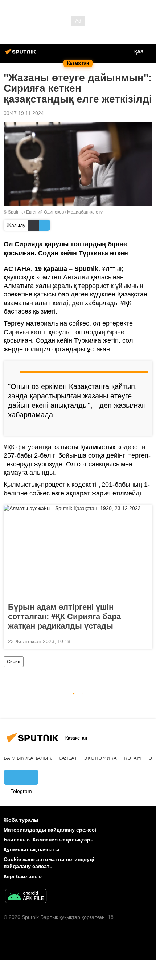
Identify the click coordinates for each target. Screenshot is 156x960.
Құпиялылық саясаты (31, 849)
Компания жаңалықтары (64, 840)
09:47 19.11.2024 (24, 113)
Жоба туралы (21, 820)
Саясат (68, 757)
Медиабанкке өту (85, 212)
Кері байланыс (23, 876)
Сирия (13, 661)
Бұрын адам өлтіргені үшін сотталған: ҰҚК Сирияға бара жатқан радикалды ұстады (64, 616)
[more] (144, 427)
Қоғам (132, 757)
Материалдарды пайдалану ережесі (50, 830)
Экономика (100, 757)
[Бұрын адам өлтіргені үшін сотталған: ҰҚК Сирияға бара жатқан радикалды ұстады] (78, 551)
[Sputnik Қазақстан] (22, 54)
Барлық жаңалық (28, 757)
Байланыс (17, 840)
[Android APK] (25, 897)
